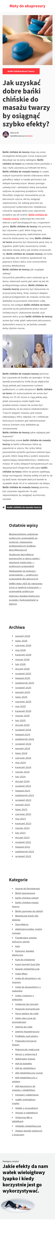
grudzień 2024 (23, 729)
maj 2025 (20, 706)
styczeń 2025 (22, 725)
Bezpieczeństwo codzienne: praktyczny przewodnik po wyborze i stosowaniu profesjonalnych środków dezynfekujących (23, 542)
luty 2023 (20, 832)
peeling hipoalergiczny (27, 1031)
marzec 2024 (22, 771)
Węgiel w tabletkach (26, 1112)
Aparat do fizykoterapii (27, 888)
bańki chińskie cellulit (26, 897)
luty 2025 (20, 720)
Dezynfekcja (21, 924)
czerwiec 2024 (23, 757)
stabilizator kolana (25, 1058)
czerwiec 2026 (23, 645)
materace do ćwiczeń (26, 1004)
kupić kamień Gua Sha (27, 964)
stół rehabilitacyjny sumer (29, 1072)
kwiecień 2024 (23, 767)
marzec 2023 (22, 828)
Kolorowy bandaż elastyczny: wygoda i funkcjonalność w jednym (24, 599)
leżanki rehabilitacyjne (27, 968)
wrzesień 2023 (23, 800)
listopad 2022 (22, 846)
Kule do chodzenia (25, 959)
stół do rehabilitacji (25, 1068)
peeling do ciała (23, 1026)
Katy (17, 946)
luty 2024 (20, 776)
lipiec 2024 (21, 753)
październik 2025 (24, 682)
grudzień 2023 (23, 785)
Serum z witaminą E (26, 1054)
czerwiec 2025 (23, 701)
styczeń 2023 (22, 837)
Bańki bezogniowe (25, 893)
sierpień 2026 (22, 636)
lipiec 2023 (21, 809)
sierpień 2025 (22, 692)
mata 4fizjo (21, 973)
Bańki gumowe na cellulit (29, 911)
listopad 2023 (22, 790)
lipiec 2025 (21, 696)
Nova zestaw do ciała (26, 1013)
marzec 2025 (22, 715)
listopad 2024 (22, 734)
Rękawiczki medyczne (27, 1049)
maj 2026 (20, 650)
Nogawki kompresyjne (27, 1008)
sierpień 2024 (22, 748)
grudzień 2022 (23, 842)
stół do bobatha (23, 1063)
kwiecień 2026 (23, 654)
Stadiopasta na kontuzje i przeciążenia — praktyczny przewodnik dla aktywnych (23, 575)
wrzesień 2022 (23, 856)
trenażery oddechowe (27, 1094)
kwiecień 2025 (23, 711)
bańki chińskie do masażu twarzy (24, 507)
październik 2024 (24, 739)
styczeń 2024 (22, 781)
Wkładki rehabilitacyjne (28, 1126)
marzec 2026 (22, 659)
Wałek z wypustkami (26, 1108)
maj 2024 (20, 762)
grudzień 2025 (23, 673)
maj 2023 (20, 818)
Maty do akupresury (27, 5)
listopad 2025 (22, 678)
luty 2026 (20, 664)
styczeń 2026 (22, 668)
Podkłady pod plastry (26, 1036)
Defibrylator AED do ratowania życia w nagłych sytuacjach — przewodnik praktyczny (25, 587)
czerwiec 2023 (23, 814)
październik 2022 (24, 851)
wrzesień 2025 (23, 687)
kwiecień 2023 (23, 823)
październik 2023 (24, 795)
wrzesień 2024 (23, 743)
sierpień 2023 (22, 804)
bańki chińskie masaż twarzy (21, 71)
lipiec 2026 (21, 640)
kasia (30, 136)
